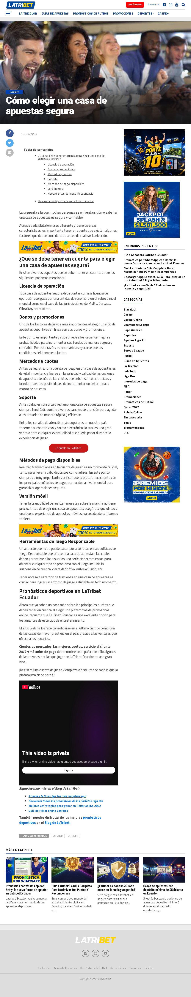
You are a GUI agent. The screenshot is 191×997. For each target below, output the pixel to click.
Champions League (136, 324)
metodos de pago (136, 381)
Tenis (127, 422)
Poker (127, 391)
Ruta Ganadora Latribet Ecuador (145, 255)
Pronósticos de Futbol (91, 13)
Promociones (123, 13)
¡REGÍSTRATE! (135, 5)
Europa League (134, 350)
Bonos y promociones (61, 169)
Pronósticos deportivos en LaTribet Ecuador (66, 201)
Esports (129, 345)
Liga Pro (129, 376)
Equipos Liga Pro (135, 340)
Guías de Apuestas (55, 13)
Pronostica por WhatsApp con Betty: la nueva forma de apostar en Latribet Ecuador (154, 261)
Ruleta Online (133, 412)
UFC (126, 433)
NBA (126, 386)
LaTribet (73, 836)
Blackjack (130, 309)
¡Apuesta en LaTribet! (69, 448)
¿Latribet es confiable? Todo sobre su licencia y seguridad (149, 287)
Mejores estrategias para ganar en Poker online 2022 (65, 806)
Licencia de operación (61, 164)
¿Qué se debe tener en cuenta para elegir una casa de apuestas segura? (71, 157)
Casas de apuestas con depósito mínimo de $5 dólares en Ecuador (163, 889)
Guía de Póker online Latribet (48, 810)
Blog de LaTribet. (58, 822)
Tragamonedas (134, 427)
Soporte (53, 179)
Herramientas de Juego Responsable (70, 193)
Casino (163, 13)
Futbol (128, 355)
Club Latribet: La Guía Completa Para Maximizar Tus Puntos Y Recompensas (150, 270)
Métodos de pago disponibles (66, 184)
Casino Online (133, 319)
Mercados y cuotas (60, 174)
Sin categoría (133, 417)
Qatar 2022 (131, 407)
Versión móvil (56, 188)
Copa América (133, 330)
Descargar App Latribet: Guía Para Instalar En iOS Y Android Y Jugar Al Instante (154, 278)
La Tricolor (28, 13)
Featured (57, 836)
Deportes (145, 13)
